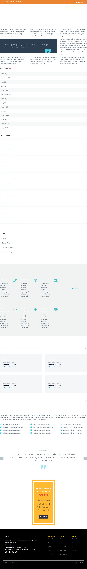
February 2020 (5, 99)
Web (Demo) (6, 217)
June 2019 (4, 107)
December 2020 (6, 94)
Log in (4, 238)
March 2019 (5, 115)
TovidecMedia (80, 562)
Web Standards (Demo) (11, 221)
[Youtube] (13, 552)
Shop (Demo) (6, 200)
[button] (73, 288)
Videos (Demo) (7, 213)
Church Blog (7, 149)
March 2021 (5, 90)
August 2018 (5, 128)
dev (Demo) (6, 153)
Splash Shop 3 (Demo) (10, 208)
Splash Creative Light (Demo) (13, 204)
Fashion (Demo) (8, 166)
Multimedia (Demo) (9, 179)
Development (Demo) (10, 157)
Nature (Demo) (7, 183)
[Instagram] (6, 552)
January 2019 (5, 124)
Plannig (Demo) (7, 191)
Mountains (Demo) (9, 174)
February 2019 (5, 119)
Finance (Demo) (7, 170)
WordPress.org (7, 252)
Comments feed (7, 247)
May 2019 (4, 111)
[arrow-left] (1, 458)
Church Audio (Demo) (10, 145)
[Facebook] (9, 552)
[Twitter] (16, 552)
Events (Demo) (7, 162)
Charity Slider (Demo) (10, 140)
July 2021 (4, 82)
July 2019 (4, 103)
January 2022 (5, 78)
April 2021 (4, 86)
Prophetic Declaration (11, 196)
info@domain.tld (10, 367)
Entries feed (6, 243)
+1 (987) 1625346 (9, 364)
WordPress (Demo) (9, 225)
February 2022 (5, 74)
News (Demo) (6, 187)
